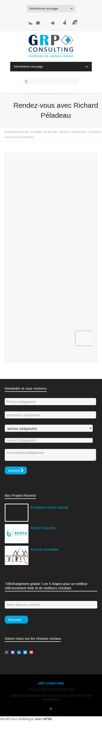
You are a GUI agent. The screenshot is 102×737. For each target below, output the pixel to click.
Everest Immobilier (45, 549)
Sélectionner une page (43, 8)
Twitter (28, 21)
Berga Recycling (43, 528)
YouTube (73, 21)
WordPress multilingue (17, 719)
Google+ (62, 21)
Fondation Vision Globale (50, 507)
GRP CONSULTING (51, 683)
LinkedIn (51, 21)
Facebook (40, 21)
